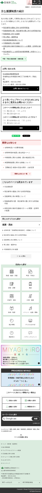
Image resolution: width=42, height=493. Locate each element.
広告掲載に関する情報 (8, 453)
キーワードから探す (9, 414)
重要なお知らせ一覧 (21, 174)
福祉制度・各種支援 (26, 429)
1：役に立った (9, 111)
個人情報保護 (6, 447)
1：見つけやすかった (12, 120)
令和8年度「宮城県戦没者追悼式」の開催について (20, 230)
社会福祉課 (8, 187)
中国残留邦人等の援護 (11, 43)
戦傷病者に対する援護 (11, 34)
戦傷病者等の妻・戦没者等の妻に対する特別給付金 (22, 31)
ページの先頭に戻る (21, 437)
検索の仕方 (37, 423)
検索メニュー (39, 2)
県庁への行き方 (7, 482)
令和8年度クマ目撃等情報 (14, 147)
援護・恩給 (7, 225)
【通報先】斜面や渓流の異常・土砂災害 (19, 167)
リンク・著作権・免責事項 (9, 444)
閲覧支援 (34, 2)
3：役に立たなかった (12, 113)
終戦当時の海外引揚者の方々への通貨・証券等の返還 (21, 209)
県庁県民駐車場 (28, 482)
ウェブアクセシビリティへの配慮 (11, 450)
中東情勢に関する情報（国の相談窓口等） (20, 157)
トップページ (4, 429)
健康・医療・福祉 (14, 429)
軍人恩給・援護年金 (10, 37)
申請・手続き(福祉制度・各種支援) (13, 59)
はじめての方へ (6, 460)
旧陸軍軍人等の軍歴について (15, 196)
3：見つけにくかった (12, 123)
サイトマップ (6, 463)
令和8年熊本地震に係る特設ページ (17, 153)
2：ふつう (22, 111)
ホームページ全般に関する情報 (11, 457)
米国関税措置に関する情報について (18, 162)
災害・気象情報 (29, 2)
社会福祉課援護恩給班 (11, 74)
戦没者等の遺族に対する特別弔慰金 (16, 28)
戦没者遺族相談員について (13, 40)
